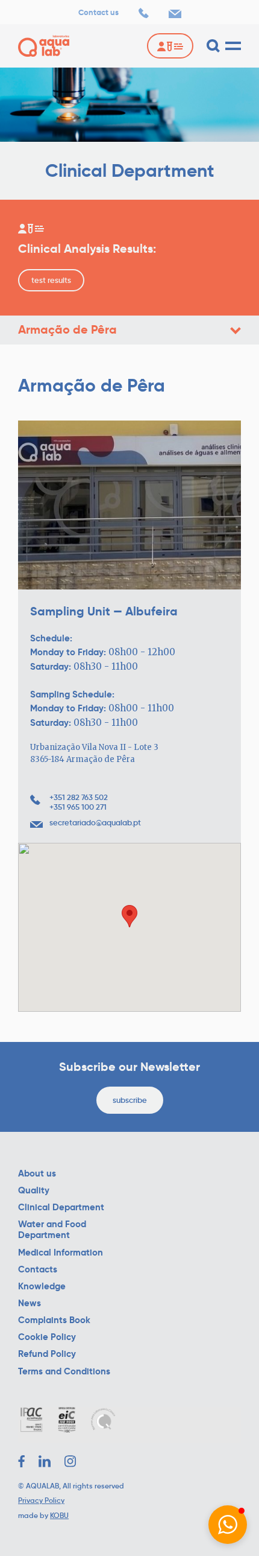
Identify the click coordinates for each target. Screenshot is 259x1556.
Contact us (98, 12)
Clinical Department (61, 1207)
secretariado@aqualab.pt (95, 823)
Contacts (37, 1269)
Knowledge (42, 1286)
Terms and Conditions (64, 1371)
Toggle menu (235, 330)
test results (51, 280)
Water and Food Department (52, 1229)
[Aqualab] (43, 46)
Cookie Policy (47, 1337)
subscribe (130, 1100)
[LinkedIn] (45, 1461)
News (29, 1303)
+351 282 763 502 (78, 797)
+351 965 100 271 (78, 807)
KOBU (59, 1515)
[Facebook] (21, 1461)
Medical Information (60, 1252)
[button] (227, 1524)
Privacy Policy (41, 1500)
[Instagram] (70, 1461)
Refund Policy (47, 1353)
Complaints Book (54, 1320)
